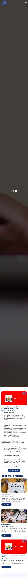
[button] (26, 3)
